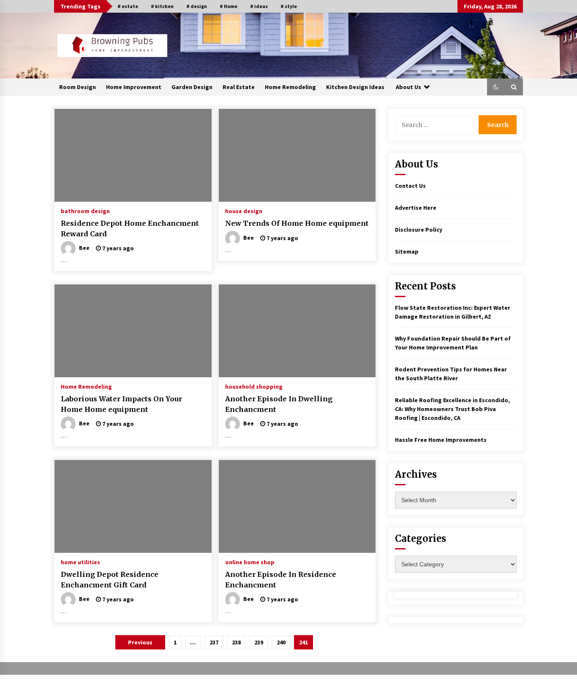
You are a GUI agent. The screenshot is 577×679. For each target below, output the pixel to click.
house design (243, 210)
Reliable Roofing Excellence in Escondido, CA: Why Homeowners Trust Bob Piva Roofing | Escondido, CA (452, 409)
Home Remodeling (290, 87)
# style (288, 6)
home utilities (80, 561)
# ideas (259, 6)
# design (196, 6)
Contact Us (410, 185)
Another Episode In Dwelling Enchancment (278, 404)
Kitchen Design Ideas (355, 87)
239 (258, 642)
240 (281, 642)
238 (236, 642)
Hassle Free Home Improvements (441, 440)
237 (214, 642)
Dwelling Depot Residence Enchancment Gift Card (109, 579)
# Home (228, 6)
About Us (408, 87)
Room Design (77, 87)
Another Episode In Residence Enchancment (280, 579)
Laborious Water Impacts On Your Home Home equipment (121, 404)
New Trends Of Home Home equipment (297, 223)
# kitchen (162, 6)
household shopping (254, 386)
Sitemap (407, 251)
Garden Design (191, 87)
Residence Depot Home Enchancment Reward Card (130, 228)
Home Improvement (133, 87)
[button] (496, 86)
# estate (127, 6)
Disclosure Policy (418, 229)
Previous (140, 642)
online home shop (250, 561)
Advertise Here (415, 207)
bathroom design (85, 210)
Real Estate (239, 87)
